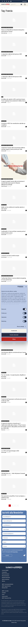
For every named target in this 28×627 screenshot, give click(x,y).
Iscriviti (7, 555)
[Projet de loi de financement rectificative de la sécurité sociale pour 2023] (14, 389)
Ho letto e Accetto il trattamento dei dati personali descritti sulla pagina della (12, 550)
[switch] (25, 313)
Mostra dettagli (20, 326)
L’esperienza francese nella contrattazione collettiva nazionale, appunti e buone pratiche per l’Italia (13, 148)
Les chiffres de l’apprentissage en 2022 (10, 451)
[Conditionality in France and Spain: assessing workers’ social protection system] (14, 222)
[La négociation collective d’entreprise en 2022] (14, 67)
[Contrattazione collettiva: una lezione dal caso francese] (14, 343)
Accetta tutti (14, 330)
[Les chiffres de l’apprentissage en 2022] (14, 441)
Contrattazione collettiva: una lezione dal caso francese (13, 352)
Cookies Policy (14, 622)
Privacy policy (22, 620)
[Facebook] (2, 1)
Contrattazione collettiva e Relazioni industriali (7, 27)
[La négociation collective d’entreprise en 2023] (14, 44)
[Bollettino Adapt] (8, 4)
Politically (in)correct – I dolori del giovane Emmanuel (13, 473)
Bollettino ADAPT (3, 55)
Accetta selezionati (14, 334)
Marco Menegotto (4, 257)
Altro (2, 96)
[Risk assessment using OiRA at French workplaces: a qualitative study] (14, 486)
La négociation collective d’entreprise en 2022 (11, 76)
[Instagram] (7, 1)
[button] (25, 4)
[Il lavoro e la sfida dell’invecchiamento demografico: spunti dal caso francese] (14, 20)
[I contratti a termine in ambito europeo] (14, 246)
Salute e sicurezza (4, 204)
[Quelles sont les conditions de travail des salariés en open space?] (14, 197)
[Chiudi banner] (26, 286)
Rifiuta (14, 339)
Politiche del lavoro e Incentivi (5, 253)
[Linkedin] (9, 1)
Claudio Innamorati (4, 186)
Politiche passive (4, 372)
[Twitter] (4, 1)
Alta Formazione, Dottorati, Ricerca (6, 448)
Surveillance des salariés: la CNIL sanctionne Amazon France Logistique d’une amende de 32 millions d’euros (13, 100)
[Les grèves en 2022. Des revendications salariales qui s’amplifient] (14, 114)
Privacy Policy (15, 551)
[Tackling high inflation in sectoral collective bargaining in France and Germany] (14, 268)
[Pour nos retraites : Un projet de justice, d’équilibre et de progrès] (14, 365)
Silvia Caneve (3, 429)
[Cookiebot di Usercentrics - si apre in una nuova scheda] (17, 287)
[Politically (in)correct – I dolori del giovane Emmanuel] (14, 464)
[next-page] (18, 506)
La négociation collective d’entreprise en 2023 (11, 54)
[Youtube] (11, 1)
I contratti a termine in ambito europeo (10, 255)
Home (2, 7)
